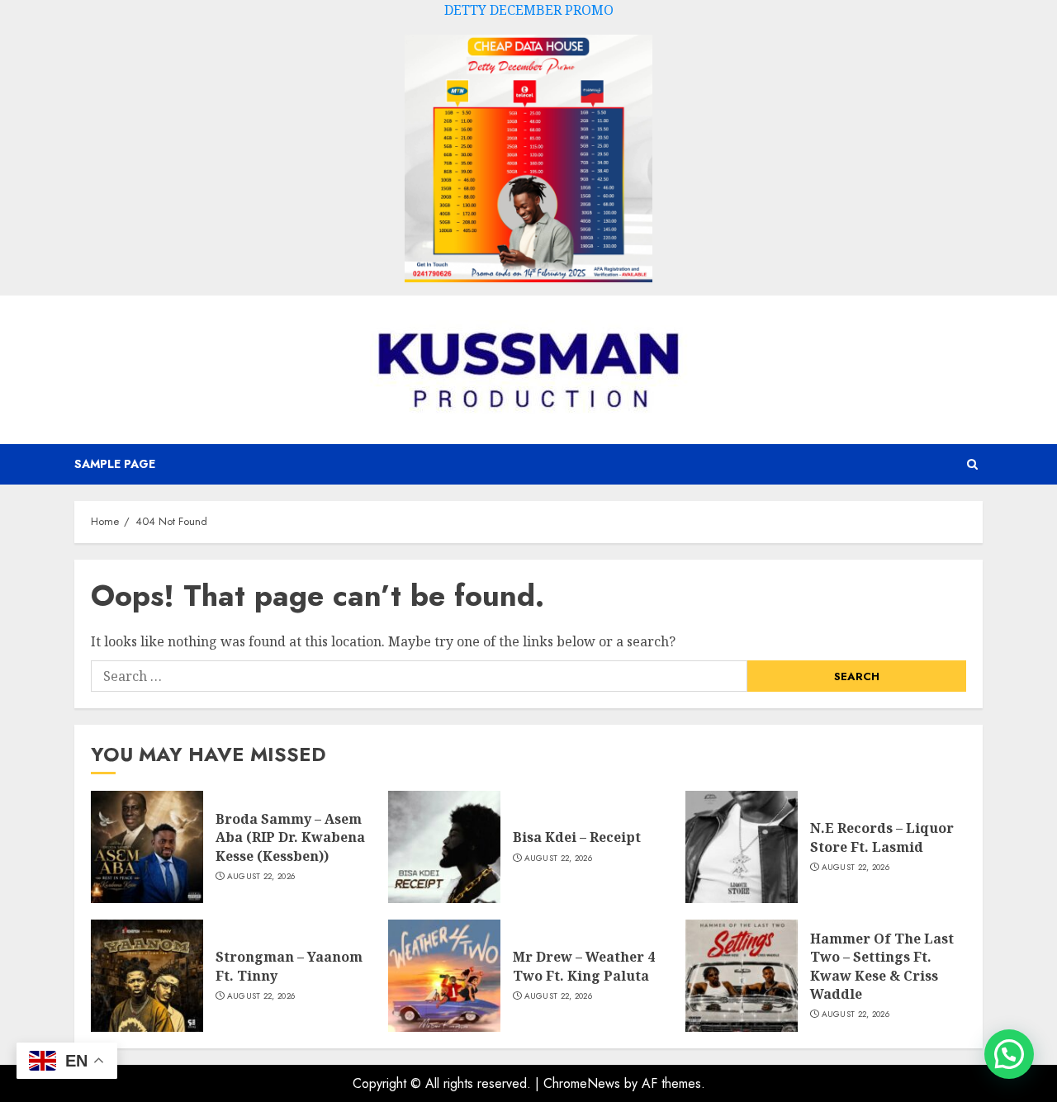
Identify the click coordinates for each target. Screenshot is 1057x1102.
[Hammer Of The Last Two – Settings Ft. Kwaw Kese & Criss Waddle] (741, 976)
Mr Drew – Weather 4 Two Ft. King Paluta (584, 966)
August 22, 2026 (261, 876)
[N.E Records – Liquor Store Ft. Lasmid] (741, 847)
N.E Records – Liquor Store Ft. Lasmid (882, 837)
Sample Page (114, 464)
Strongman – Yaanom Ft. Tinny (289, 966)
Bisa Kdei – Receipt (577, 837)
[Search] (972, 464)
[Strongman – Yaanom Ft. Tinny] (147, 976)
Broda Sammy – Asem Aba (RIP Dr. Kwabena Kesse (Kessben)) (290, 837)
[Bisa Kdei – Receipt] (444, 847)
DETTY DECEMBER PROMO (529, 10)
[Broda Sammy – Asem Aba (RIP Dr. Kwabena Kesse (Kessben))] (147, 847)
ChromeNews (581, 1083)
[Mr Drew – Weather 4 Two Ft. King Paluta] (444, 976)
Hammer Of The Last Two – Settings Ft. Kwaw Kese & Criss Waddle (882, 966)
